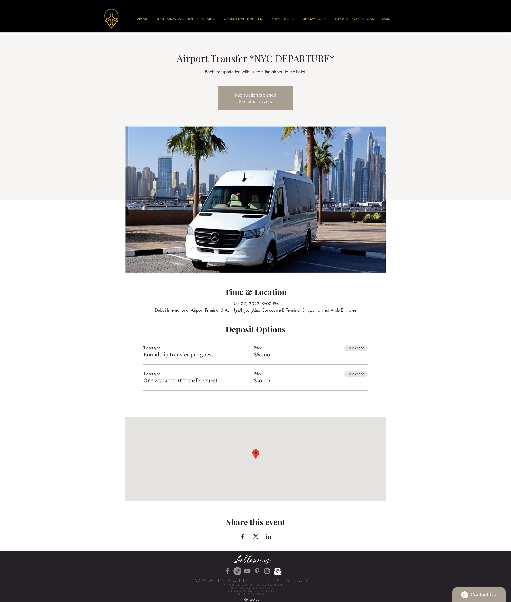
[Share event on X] (255, 536)
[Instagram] (267, 571)
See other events (255, 101)
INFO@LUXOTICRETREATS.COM (252, 584)
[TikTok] (237, 571)
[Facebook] (228, 571)
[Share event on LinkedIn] (268, 536)
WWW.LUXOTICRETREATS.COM (252, 580)
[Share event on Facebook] (242, 536)
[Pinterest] (257, 571)
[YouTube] (247, 571)
